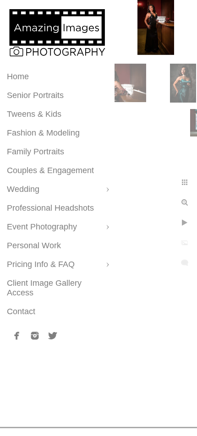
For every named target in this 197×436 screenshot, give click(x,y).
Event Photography (42, 226)
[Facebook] (17, 335)
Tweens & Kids (34, 114)
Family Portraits (35, 151)
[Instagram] (35, 335)
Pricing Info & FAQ (41, 264)
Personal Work (34, 245)
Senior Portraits (35, 95)
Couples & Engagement (50, 170)
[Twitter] (52, 335)
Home (18, 76)
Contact (21, 311)
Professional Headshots (50, 208)
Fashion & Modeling (43, 132)
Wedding (23, 189)
